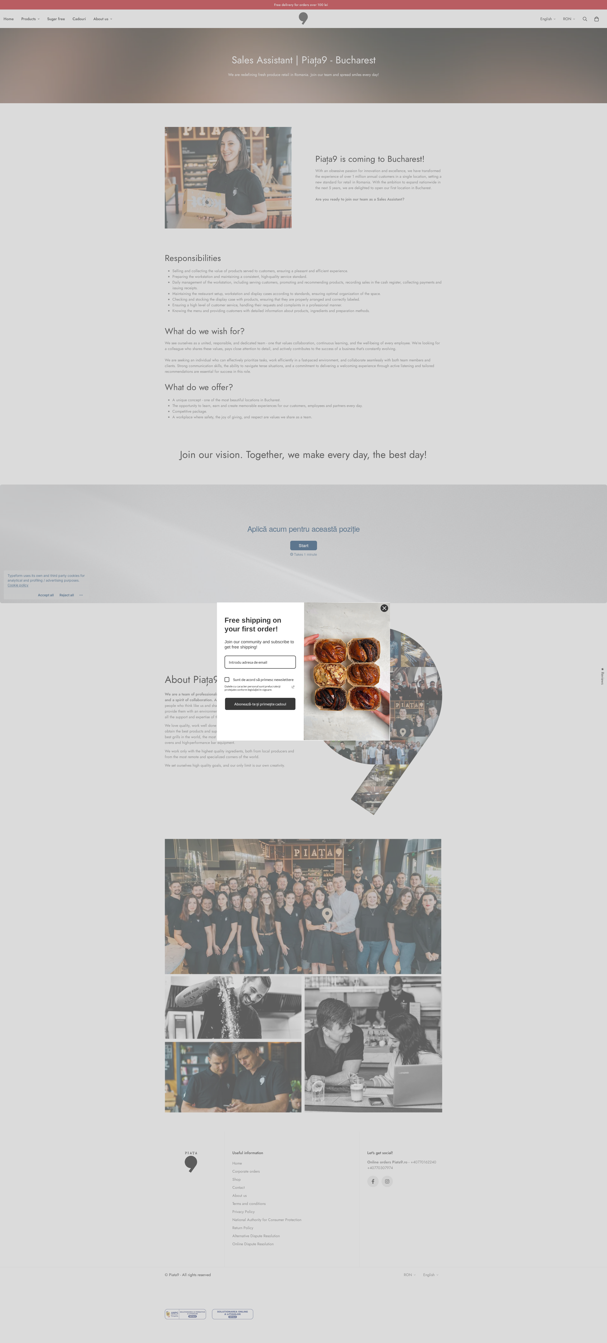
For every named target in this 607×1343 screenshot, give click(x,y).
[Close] (384, 608)
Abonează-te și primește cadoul (260, 704)
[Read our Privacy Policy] (293, 687)
